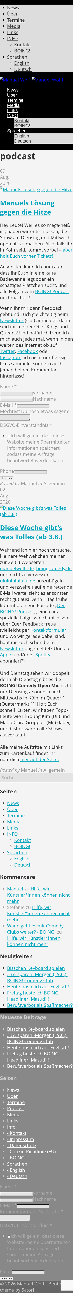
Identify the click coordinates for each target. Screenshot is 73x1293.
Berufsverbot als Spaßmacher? (40, 1005)
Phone (7, 471)
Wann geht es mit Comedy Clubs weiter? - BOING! (35, 929)
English (21, 859)
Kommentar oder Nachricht (31, 1211)
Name (8, 387)
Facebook (27, 351)
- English (16, 1170)
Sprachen (17, 852)
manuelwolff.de (17, 568)
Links (12, 828)
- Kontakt (16, 1133)
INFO (12, 834)
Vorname (42, 393)
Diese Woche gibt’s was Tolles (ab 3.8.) (31, 532)
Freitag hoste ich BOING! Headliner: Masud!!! (33, 996)
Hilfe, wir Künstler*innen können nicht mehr (38, 895)
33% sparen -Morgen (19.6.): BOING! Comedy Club (37, 977)
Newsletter (12, 320)
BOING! (22, 846)
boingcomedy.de (54, 568)
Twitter (7, 351)
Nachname (44, 399)
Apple (6, 655)
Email (6, 1271)
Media (13, 822)
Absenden (6, 478)
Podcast (15, 1108)
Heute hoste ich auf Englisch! (38, 987)
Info (11, 1127)
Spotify (42, 655)
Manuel (15, 889)
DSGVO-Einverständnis (26, 425)
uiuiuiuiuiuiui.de (17, 581)
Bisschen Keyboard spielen (36, 968)
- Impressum (20, 1139)
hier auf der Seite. (39, 759)
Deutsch (23, 865)
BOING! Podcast (52, 291)
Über (12, 809)
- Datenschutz (21, 1145)
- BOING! (16, 1158)
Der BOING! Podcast (32, 608)
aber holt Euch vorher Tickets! (36, 253)
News (13, 803)
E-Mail (8, 405)
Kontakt (22, 840)
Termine (16, 815)
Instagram (10, 357)
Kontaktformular (48, 630)
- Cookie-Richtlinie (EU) (31, 1151)
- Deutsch (17, 1176)
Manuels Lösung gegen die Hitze (27, 207)
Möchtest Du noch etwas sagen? (34, 411)
